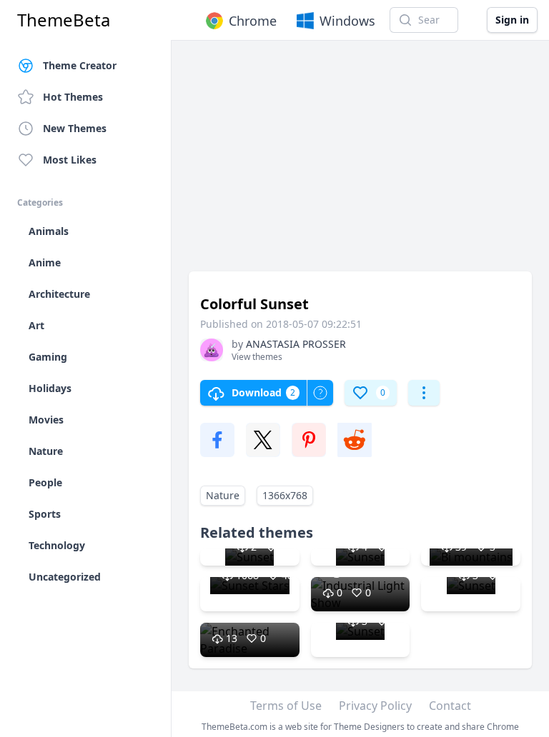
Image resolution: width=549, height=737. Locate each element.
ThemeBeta (63, 20)
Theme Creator (80, 65)
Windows (347, 20)
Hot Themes (73, 97)
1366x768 (284, 495)
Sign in (512, 19)
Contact (450, 705)
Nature (222, 495)
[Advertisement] (360, 163)
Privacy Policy (375, 705)
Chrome (253, 20)
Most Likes (70, 159)
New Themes (75, 128)
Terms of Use (286, 705)
